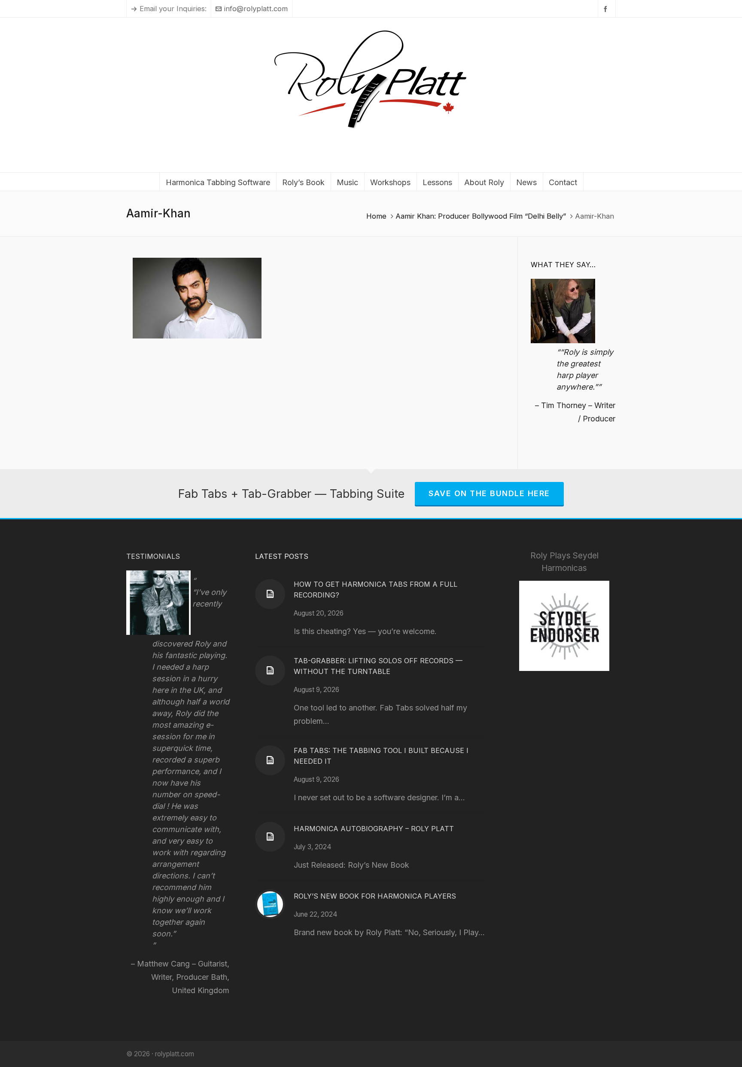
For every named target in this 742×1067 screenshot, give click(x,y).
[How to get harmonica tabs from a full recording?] (270, 594)
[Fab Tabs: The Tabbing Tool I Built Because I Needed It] (270, 760)
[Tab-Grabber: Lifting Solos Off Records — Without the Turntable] (270, 670)
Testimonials (153, 556)
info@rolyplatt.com (256, 8)
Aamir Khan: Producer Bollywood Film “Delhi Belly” (480, 216)
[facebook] (606, 8)
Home (376, 216)
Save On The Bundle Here (489, 493)
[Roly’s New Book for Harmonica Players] (270, 904)
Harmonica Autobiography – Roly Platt (374, 828)
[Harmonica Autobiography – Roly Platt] (270, 837)
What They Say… (563, 264)
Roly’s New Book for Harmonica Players (375, 896)
